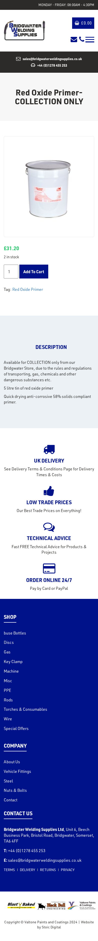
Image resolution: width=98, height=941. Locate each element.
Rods (8, 699)
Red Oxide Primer (27, 289)
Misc (8, 680)
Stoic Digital (51, 927)
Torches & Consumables (25, 709)
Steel (8, 780)
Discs (9, 642)
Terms (9, 870)
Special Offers (16, 728)
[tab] (51, 347)
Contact (10, 799)
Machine (11, 671)
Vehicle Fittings (17, 771)
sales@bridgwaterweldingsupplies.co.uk (52, 59)
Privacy (67, 870)
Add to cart (33, 271)
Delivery (27, 870)
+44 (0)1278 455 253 (52, 65)
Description (51, 347)
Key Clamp (13, 661)
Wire (8, 718)
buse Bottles (15, 632)
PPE (7, 690)
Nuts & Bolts (15, 790)
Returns (48, 870)
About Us (12, 761)
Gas (7, 651)
